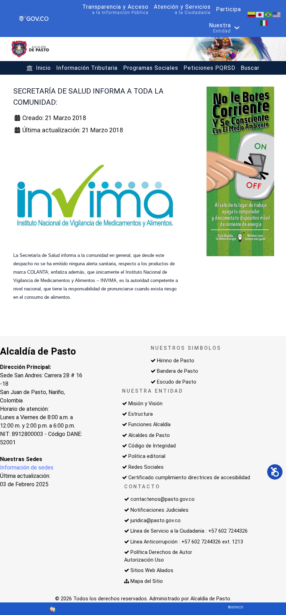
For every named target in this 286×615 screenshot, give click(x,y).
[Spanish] (252, 14)
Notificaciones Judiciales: (159, 510)
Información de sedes (26, 467)
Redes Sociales (146, 467)
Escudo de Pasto (176, 382)
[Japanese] (260, 14)
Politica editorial (146, 456)
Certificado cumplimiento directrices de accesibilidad (189, 478)
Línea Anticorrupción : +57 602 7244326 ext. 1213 (186, 542)
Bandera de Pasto (177, 371)
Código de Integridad (152, 446)
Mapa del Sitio (146, 581)
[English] (277, 14)
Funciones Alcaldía (149, 425)
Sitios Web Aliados (151, 570)
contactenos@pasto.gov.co (162, 499)
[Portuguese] (268, 14)
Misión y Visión (145, 404)
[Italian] (264, 22)
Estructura (140, 414)
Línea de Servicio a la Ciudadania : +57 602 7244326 (189, 531)
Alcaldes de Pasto (149, 435)
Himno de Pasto (175, 361)
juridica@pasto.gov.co (155, 521)
